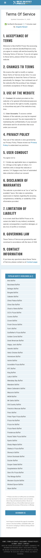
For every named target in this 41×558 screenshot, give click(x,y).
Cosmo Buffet (12, 317)
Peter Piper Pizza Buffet (16, 417)
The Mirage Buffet (14, 477)
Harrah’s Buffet (12, 349)
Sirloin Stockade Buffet (15, 456)
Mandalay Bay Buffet (15, 381)
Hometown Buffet (13, 357)
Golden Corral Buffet (14, 337)
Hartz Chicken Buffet (15, 353)
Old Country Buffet (14, 405)
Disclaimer (23, 541)
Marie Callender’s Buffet (16, 389)
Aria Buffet (11, 281)
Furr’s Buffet (11, 329)
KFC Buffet (11, 369)
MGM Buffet (11, 397)
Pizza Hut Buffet (13, 421)
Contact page (32, 262)
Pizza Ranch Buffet (14, 429)
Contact (26, 543)
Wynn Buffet (11, 488)
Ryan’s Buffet (12, 441)
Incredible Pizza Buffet (15, 365)
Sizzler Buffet (12, 461)
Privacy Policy (33, 541)
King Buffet (11, 373)
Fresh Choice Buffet (14, 325)
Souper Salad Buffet (14, 465)
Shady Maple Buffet (14, 445)
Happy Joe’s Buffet (14, 345)
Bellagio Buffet (12, 289)
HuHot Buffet (12, 361)
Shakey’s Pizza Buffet (15, 449)
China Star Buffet (13, 305)
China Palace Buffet (14, 301)
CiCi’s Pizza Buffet (14, 313)
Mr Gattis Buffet (13, 401)
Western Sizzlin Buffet (15, 481)
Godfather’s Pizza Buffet (16, 333)
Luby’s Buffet (12, 377)
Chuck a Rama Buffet (15, 309)
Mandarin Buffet (13, 385)
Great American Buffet (15, 341)
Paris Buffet (11, 413)
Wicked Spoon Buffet (15, 484)
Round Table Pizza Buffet (16, 437)
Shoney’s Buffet (13, 452)
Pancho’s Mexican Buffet (16, 409)
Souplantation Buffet (14, 469)
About (20, 543)
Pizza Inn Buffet (13, 425)
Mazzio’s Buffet (13, 393)
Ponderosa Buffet (13, 433)
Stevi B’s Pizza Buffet (15, 473)
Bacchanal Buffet (13, 285)
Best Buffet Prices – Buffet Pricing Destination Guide (22, 2)
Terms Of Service (12, 541)
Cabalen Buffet (12, 297)
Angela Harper (22, 27)
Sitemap (14, 543)
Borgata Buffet (12, 293)
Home (4, 541)
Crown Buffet (12, 321)
